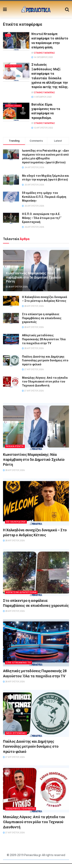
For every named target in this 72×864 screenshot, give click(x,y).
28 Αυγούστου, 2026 (18, 287)
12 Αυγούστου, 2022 (43, 128)
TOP (8, 35)
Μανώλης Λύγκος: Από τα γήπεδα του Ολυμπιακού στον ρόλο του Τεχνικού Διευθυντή (45, 381)
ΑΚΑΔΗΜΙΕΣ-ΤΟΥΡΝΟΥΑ (20, 808)
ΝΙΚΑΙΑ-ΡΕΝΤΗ (15, 446)
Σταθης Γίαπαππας (44, 53)
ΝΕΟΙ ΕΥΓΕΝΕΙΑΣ (16, 733)
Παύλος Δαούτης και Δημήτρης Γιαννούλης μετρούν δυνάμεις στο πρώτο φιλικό (45, 360)
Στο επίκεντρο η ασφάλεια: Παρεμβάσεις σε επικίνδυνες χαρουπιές (41, 318)
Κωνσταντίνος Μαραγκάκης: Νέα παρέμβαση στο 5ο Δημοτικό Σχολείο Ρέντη (33, 277)
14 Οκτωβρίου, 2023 (43, 57)
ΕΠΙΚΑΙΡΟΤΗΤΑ (13, 66)
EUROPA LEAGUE (13, 106)
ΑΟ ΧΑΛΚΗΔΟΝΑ (16, 522)
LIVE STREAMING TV (18, 662)
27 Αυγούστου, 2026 (34, 369)
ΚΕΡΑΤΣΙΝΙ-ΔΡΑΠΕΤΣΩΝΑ (21, 592)
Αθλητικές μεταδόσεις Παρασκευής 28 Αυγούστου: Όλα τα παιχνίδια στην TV (44, 339)
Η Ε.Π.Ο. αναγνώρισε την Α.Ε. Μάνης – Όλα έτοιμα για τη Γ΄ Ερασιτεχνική (42, 217)
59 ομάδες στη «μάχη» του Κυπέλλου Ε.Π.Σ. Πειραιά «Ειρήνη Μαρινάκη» (44, 196)
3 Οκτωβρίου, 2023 (42, 97)
